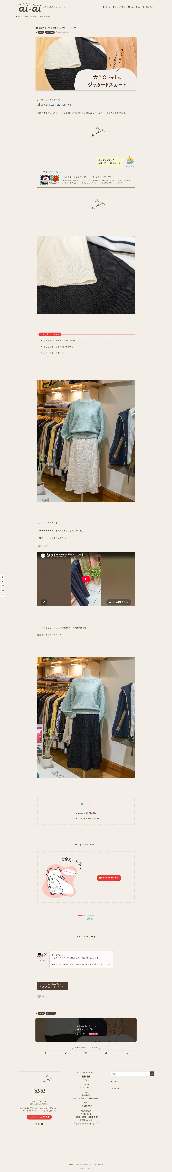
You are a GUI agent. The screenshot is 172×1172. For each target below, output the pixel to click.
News (71, 1165)
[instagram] (39, 1124)
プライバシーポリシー (83, 1165)
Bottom (41, 32)
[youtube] (42, 1124)
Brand (116, 1089)
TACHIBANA (50, 32)
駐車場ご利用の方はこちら (86, 1124)
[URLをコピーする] (127, 1053)
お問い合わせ (98, 1165)
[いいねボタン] (39, 996)
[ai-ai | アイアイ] (29, 7)
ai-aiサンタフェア (106, 160)
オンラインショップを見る (39, 1117)
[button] (45, 1053)
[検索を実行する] (152, 1073)
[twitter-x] (36, 1124)
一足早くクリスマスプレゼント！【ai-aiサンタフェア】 (86, 177)
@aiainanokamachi (57, 105)
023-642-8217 (86, 1106)
